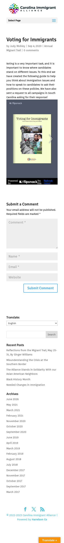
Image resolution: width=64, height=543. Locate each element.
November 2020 (16, 421)
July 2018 (12, 464)
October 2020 (14, 426)
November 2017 (15, 475)
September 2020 (16, 432)
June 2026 (12, 399)
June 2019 (12, 437)
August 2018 (13, 459)
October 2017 (14, 481)
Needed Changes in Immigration (25, 384)
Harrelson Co (39, 519)
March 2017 (13, 492)
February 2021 (14, 415)
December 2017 (15, 470)
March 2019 (13, 448)
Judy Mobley (17, 46)
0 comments (31, 50)
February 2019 (14, 453)
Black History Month (18, 379)
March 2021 (13, 410)
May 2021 (12, 404)
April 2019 (12, 443)
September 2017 (16, 486)
